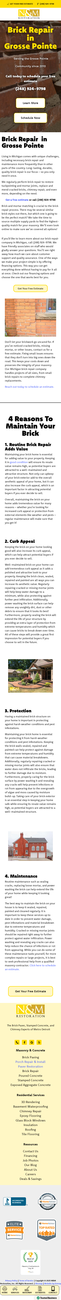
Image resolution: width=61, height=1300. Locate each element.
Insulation (31, 1125)
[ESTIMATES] (40, 1288)
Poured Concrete (30, 1076)
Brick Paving (30, 1057)
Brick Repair (30, 1071)
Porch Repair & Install (30, 1062)
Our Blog (30, 1165)
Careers (30, 1174)
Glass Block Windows (30, 1120)
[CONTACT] (53, 1288)
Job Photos (30, 1160)
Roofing (30, 1129)
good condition (19, 462)
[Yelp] (39, 1042)
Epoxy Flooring (30, 1116)
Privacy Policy (11, 1280)
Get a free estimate (17, 199)
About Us (30, 1169)
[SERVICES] (15, 1288)
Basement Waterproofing (30, 1106)
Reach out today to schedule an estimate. (29, 386)
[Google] (31, 1042)
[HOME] (4, 1288)
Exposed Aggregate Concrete (31, 1085)
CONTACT (53, 1292)
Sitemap (38, 1283)
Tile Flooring (30, 1134)
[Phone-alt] (17, 1042)
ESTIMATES (40, 1292)
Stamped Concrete (30, 1080)
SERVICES (15, 1292)
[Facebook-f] (24, 1042)
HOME (4, 1292)
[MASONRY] (27, 1288)
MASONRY (27, 1292)
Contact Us (30, 1151)
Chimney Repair (30, 1111)
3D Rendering (30, 1102)
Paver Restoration (30, 1066)
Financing (30, 1156)
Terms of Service (26, 1280)
